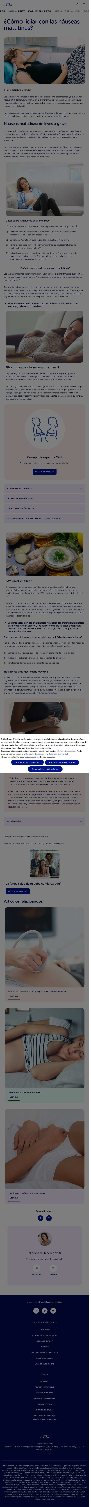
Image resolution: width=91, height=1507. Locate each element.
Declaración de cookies (34, 754)
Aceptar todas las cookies (27, 762)
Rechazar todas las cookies (62, 762)
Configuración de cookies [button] (66, 751)
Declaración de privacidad (58, 754)
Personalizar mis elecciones (45, 769)
